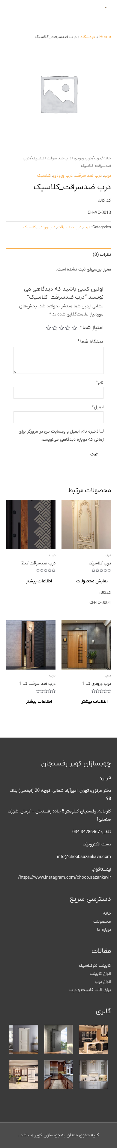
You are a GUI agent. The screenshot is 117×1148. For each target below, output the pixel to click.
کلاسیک (38, 158)
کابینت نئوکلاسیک (95, 966)
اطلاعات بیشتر (39, 581)
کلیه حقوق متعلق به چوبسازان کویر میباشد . (58, 1135)
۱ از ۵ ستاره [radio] (74, 328)
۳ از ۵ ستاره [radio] (61, 328)
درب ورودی (83, 158)
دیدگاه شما (90, 341)
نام (100, 383)
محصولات (102, 922)
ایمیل (98, 407)
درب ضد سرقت (59, 158)
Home (105, 37)
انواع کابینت (100, 974)
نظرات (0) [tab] (102, 255)
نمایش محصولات (92, 581)
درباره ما (104, 930)
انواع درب (103, 982)
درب (97, 158)
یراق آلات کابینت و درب (90, 990)
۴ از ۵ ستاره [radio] (55, 328)
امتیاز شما (92, 327)
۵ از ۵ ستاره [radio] (48, 328)
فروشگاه (87, 37)
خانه (107, 158)
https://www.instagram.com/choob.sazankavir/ (64, 877)
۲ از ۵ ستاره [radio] (68, 328)
